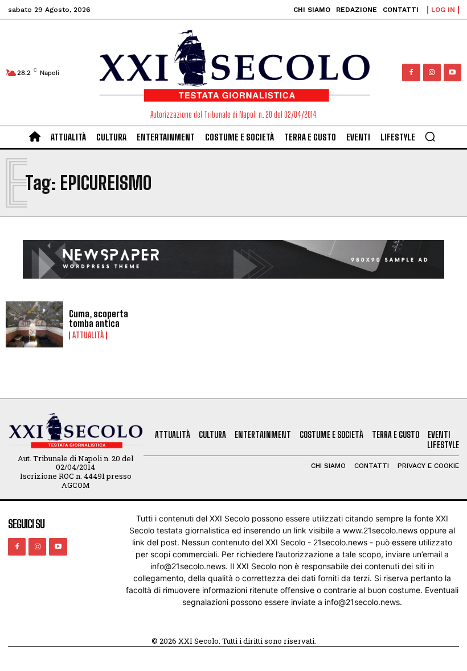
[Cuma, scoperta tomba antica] (34, 324)
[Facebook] (411, 72)
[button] (430, 136)
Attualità (88, 335)
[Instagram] (432, 72)
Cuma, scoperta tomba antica (98, 318)
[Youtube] (452, 72)
